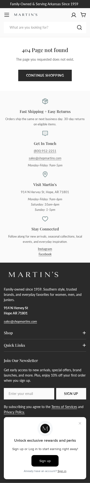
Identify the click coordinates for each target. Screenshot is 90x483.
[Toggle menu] (7, 15)
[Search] (79, 27)
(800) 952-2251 (45, 151)
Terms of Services (64, 407)
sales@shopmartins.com (45, 158)
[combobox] (45, 27)
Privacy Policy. (14, 412)
